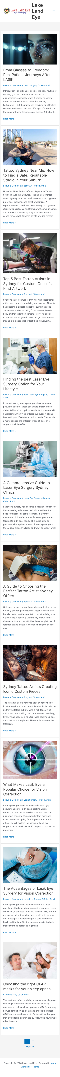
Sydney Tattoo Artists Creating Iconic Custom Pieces (30, 689)
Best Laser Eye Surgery (35, 394)
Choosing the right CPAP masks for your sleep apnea (27, 986)
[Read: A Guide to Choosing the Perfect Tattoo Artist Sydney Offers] (30, 562)
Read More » (9, 119)
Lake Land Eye (37, 11)
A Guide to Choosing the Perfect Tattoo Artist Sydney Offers (28, 591)
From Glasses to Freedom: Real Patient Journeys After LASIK (27, 75)
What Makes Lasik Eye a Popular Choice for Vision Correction (25, 789)
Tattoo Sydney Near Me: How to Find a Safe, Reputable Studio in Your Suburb (28, 175)
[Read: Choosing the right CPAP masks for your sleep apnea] (30, 960)
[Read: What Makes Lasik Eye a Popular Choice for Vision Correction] (30, 759)
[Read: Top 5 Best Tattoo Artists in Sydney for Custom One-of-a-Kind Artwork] (30, 253)
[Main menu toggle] (54, 11)
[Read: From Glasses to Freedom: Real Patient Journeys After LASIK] (30, 49)
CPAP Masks (9, 994)
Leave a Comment (12, 85)
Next (30, 1046)
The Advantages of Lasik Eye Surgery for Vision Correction (28, 890)
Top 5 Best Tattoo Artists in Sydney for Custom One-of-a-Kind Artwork (29, 284)
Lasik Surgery (30, 85)
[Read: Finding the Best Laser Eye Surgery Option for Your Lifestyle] (30, 355)
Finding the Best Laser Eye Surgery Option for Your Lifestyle (26, 384)
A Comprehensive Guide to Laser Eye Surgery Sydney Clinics (26, 488)
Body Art (28, 185)
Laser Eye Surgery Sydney (37, 498)
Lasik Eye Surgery (32, 899)
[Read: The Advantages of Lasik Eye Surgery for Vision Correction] (30, 864)
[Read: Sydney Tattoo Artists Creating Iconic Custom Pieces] (30, 663)
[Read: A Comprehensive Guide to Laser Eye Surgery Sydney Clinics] (30, 459)
